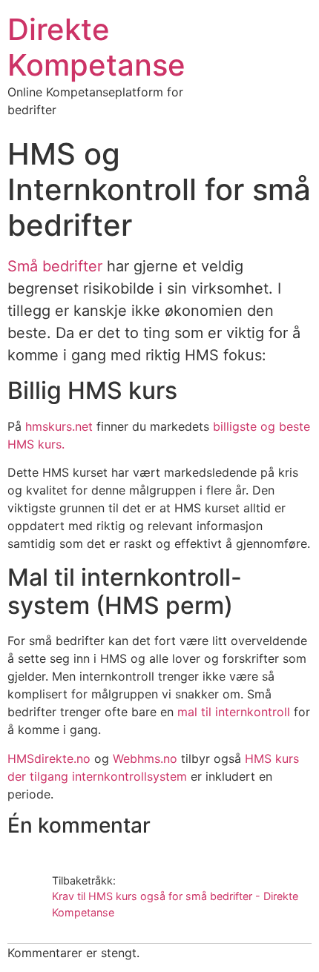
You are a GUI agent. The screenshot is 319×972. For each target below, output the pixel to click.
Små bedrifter (54, 266)
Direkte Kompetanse (96, 47)
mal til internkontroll (233, 711)
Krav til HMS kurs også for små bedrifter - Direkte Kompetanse (175, 904)
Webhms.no (145, 758)
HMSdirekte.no (49, 758)
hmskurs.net (59, 426)
